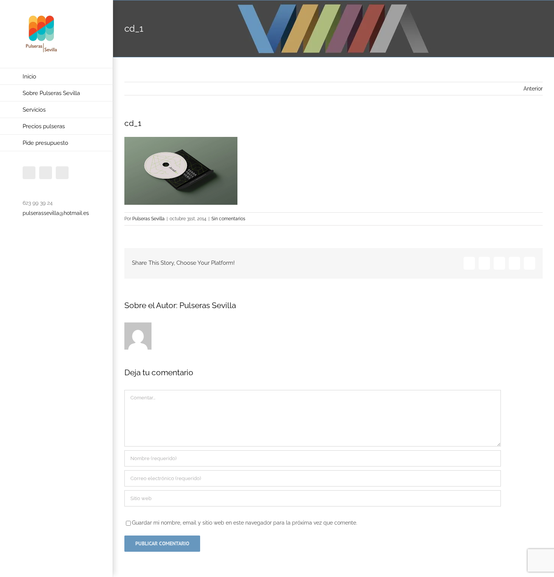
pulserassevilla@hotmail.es (56, 213)
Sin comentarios (228, 218)
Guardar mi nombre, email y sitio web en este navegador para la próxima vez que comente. (244, 523)
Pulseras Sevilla (148, 218)
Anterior (533, 89)
